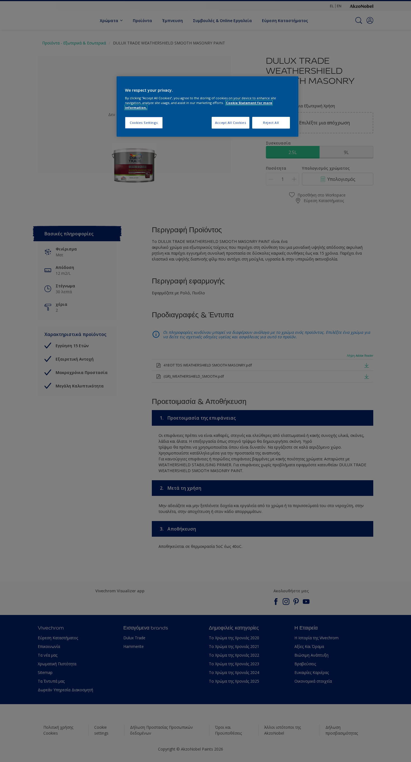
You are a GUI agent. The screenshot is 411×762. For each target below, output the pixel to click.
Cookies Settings (144, 122)
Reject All (271, 122)
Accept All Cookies (230, 122)
